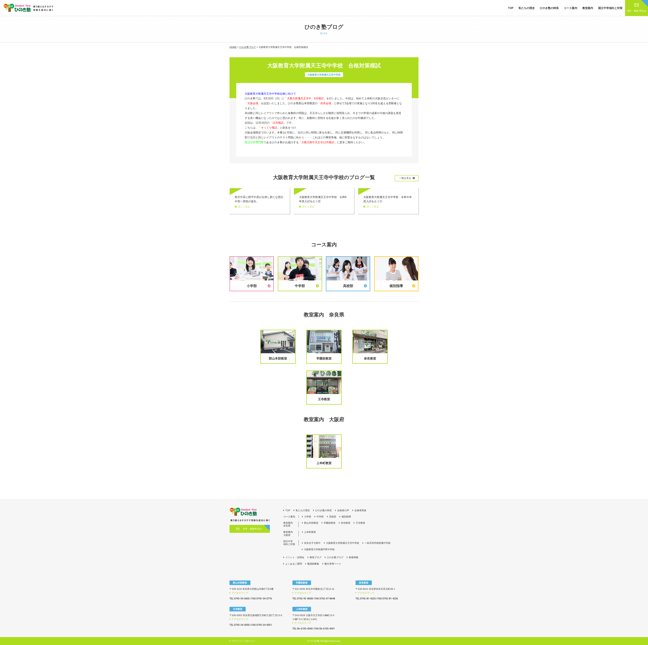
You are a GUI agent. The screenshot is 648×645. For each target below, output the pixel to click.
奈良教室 (345, 523)
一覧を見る (405, 178)
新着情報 (353, 557)
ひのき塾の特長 (549, 8)
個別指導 (346, 516)
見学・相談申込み (252, 528)
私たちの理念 (527, 8)
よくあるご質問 (293, 563)
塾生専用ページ (333, 563)
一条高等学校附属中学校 (377, 543)
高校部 (332, 516)
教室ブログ (315, 557)
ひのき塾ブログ (247, 47)
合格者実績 (360, 510)
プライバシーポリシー (243, 641)
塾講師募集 (313, 563)
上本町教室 (310, 532)
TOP (511, 8)
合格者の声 (343, 510)
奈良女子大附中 (312, 543)
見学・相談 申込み (636, 10)
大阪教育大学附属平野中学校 (319, 549)
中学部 (320, 516)
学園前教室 (329, 523)
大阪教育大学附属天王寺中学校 (342, 543)
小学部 (307, 516)
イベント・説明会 (294, 557)
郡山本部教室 (311, 523)
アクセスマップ (240, 592)
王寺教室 (360, 523)
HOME (233, 47)
